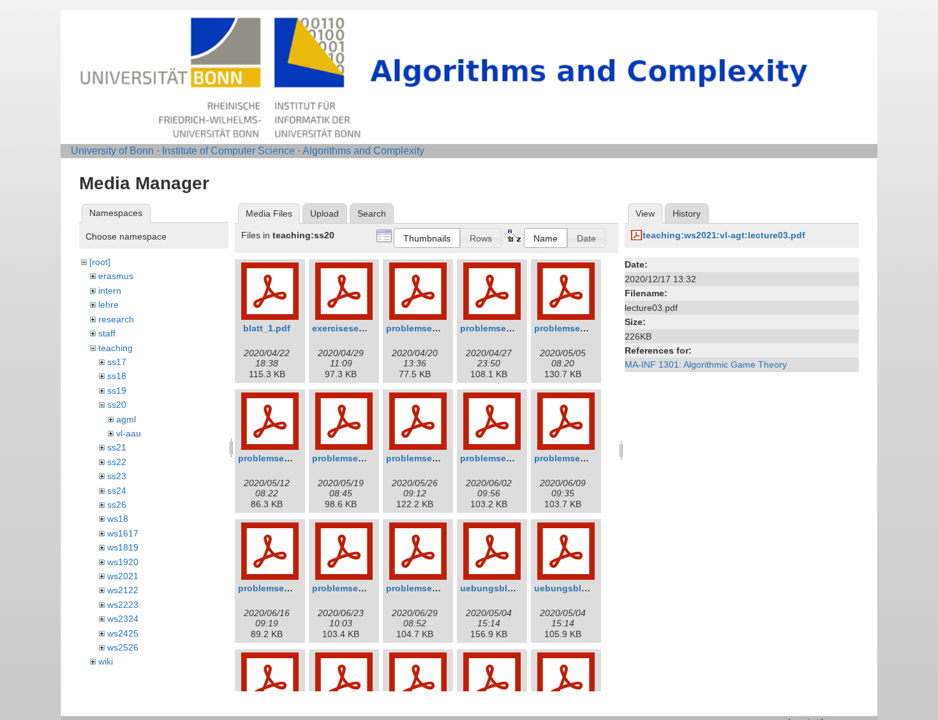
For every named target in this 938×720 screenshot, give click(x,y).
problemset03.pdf (572, 328)
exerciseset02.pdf (350, 328)
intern (109, 290)
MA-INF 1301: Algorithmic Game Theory (706, 364)
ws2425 (122, 633)
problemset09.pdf (276, 588)
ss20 (116, 405)
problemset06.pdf (424, 458)
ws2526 (122, 647)
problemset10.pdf (350, 588)
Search (371, 213)
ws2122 (122, 590)
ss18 (116, 376)
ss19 (116, 390)
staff (106, 333)
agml (126, 419)
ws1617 (122, 533)
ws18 (117, 519)
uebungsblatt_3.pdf (577, 588)
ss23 (116, 476)
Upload (324, 213)
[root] (99, 262)
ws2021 (122, 576)
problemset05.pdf (350, 458)
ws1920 (122, 562)
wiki (105, 661)
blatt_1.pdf (266, 328)
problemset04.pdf (276, 458)
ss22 (116, 462)
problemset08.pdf (572, 458)
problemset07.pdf (498, 458)
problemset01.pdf (424, 328)
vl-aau (128, 433)
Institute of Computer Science (228, 150)
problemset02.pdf (498, 328)
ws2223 (122, 605)
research (116, 319)
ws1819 (122, 547)
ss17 (116, 362)
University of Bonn (112, 150)
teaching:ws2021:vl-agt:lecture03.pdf (724, 235)
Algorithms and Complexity (363, 150)
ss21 (116, 447)
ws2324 (122, 619)
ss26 (116, 505)
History (687, 213)
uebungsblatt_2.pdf (503, 588)
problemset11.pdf (424, 588)
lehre (108, 304)
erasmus (115, 276)
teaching (115, 348)
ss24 (116, 491)
